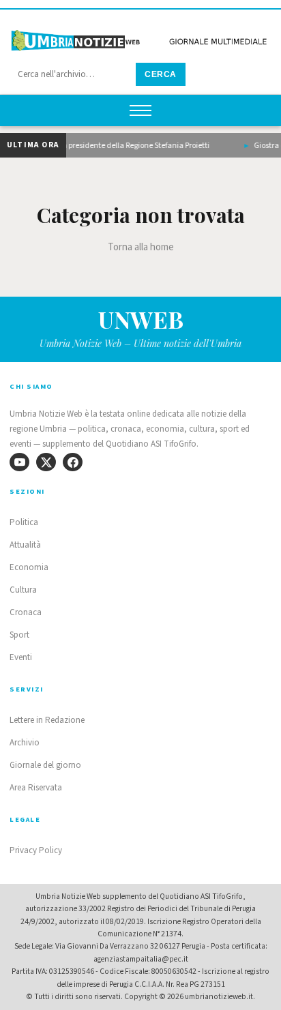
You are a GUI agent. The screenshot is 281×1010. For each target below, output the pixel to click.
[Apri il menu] (140, 110)
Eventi (21, 657)
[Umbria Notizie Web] (140, 36)
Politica (24, 522)
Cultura (23, 590)
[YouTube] (19, 462)
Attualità (25, 545)
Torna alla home (141, 247)
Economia (29, 567)
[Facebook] (73, 462)
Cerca (161, 74)
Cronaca (26, 612)
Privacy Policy (36, 850)
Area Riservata (36, 788)
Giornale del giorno (45, 765)
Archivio (25, 743)
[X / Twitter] (46, 462)
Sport (19, 635)
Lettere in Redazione (47, 720)
